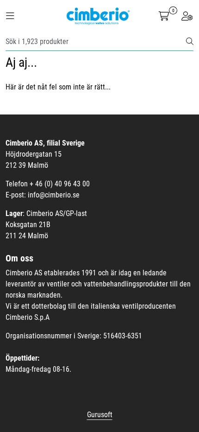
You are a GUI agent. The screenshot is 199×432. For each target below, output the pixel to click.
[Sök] (189, 41)
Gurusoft (99, 414)
